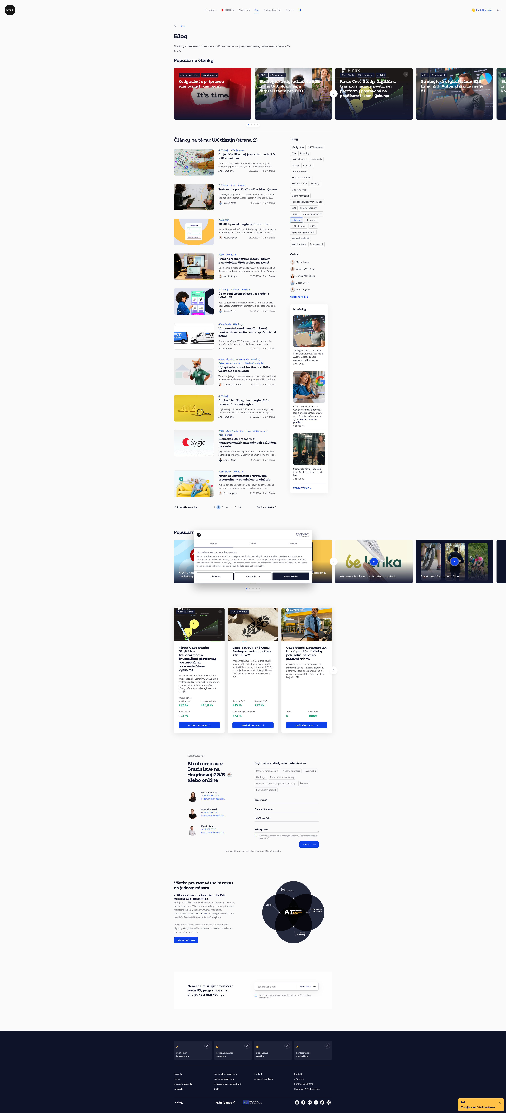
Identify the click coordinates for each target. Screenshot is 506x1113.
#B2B (263, 75)
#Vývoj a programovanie (230, 363)
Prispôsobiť (251, 576)
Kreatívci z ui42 (299, 183)
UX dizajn (296, 220)
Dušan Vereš (229, 202)
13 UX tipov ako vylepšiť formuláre (244, 224)
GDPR (217, 1089)
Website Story (299, 244)
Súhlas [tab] (213, 543)
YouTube (310, 1102)
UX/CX (313, 226)
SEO (294, 207)
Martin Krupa (230, 276)
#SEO (221, 255)
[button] (211, 10)
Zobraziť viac (301, 488)
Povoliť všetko (291, 576)
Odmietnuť (215, 576)
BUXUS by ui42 (299, 159)
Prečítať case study (197, 725)
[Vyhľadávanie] (300, 10)
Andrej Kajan (229, 459)
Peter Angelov (230, 237)
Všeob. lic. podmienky (224, 1079)
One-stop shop (299, 189)
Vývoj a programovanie (303, 232)
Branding (304, 153)
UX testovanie (299, 226)
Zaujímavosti (316, 244)
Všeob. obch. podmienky (225, 1074)
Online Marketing (300, 195)
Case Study (316, 159)
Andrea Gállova (226, 171)
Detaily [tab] (253, 543)
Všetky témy (298, 147)
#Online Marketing (189, 75)
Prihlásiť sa (306, 986)
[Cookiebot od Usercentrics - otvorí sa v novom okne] (297, 535)
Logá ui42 (178, 1089)
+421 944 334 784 (210, 795)
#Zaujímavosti (210, 75)
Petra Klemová (225, 348)
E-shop (295, 165)
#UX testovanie (365, 75)
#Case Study (348, 75)
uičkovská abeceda (183, 1084)
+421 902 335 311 (210, 829)
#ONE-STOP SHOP (239, 611)
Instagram (297, 1102)
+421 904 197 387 (210, 812)
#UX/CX (381, 75)
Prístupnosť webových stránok (307, 201)
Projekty (178, 1074)
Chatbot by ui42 (300, 171)
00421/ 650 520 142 (303, 1084)
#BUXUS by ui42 (226, 359)
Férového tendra (273, 851)
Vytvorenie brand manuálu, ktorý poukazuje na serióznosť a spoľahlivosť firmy (247, 332)
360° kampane (315, 147)
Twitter (329, 1102)
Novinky (315, 183)
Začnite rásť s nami (186, 940)
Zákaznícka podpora (263, 1079)
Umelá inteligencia (312, 214)
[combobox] (499, 10)
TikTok (322, 1102)
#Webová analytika (240, 289)
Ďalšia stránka (265, 507)
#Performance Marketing (350, 611)
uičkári (295, 214)
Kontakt (258, 1074)
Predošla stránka (187, 507)
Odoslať (307, 844)
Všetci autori (298, 297)
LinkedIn (316, 1102)
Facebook (303, 1102)
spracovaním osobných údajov (283, 835)
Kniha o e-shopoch (301, 177)
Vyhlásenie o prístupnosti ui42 (228, 1084)
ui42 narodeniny (308, 207)
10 (239, 507)
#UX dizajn (223, 150)
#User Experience (185, 611)
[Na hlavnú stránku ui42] (10, 10)
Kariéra (177, 1079)
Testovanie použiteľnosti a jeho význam (247, 189)
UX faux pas (311, 220)
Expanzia (307, 165)
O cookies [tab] (292, 543)
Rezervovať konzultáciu (213, 799)
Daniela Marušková (232, 384)
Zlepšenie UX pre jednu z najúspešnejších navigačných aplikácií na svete (247, 443)
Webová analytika (300, 238)
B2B (294, 153)
